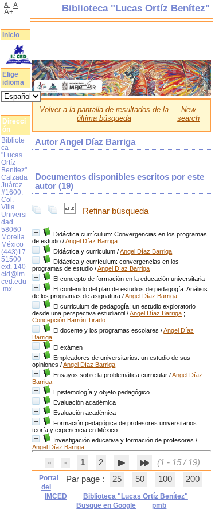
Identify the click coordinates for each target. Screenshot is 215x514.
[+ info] (36, 232)
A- (7, 4)
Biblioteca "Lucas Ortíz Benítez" (135, 496)
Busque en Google (106, 505)
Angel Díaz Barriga (91, 241)
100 (165, 479)
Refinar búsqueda (115, 211)
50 (139, 479)
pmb (159, 505)
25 (117, 479)
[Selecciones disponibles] (71, 211)
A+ (9, 11)
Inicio (10, 35)
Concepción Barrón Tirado (68, 320)
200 (193, 479)
